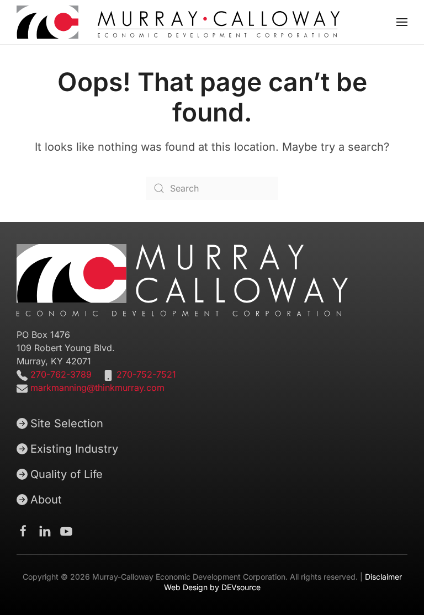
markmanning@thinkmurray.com (97, 387)
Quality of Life (66, 474)
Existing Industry (74, 448)
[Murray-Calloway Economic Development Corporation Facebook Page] (23, 530)
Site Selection (66, 423)
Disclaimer (383, 576)
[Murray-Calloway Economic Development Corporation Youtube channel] (66, 530)
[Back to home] (178, 22)
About (46, 499)
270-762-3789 (60, 374)
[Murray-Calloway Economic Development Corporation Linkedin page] (44, 530)
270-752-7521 (146, 374)
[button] (401, 22)
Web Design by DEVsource (212, 587)
